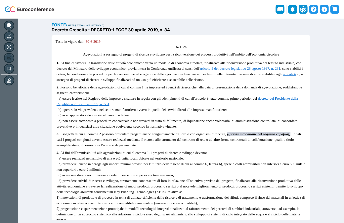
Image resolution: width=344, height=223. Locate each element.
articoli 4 (289, 74)
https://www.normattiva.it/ (86, 25)
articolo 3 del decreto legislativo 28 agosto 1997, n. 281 (239, 68)
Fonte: (60, 24)
